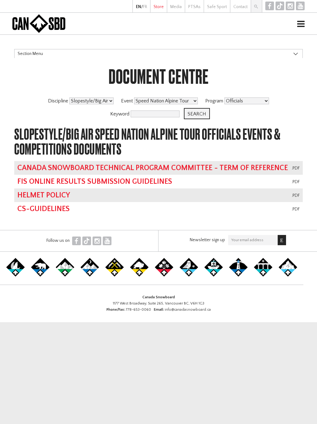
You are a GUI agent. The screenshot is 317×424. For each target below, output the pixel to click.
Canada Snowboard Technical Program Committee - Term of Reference (152, 168)
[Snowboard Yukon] (15, 275)
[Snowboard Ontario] (164, 275)
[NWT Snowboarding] (40, 275)
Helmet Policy (43, 195)
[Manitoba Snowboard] (139, 275)
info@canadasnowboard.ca (188, 310)
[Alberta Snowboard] (89, 275)
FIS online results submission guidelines (94, 182)
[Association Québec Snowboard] (189, 275)
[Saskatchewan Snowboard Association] (114, 275)
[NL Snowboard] (288, 275)
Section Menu (30, 53)
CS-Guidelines (43, 209)
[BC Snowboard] (65, 275)
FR (145, 6)
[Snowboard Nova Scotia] (238, 275)
